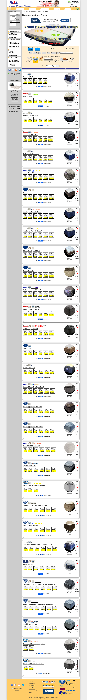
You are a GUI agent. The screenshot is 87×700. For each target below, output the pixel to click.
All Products (20, 9)
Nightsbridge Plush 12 (31, 309)
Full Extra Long (14, 98)
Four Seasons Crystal (30, 525)
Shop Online (25, 11)
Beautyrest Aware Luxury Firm (34, 644)
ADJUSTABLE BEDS (14, 50)
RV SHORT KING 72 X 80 (14, 46)
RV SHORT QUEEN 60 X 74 (14, 45)
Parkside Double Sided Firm (33, 290)
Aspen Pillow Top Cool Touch (33, 387)
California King (14, 95)
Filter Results (69, 49)
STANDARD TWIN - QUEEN (14, 61)
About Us (67, 9)
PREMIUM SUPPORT (13, 63)
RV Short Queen (14, 93)
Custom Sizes (44, 9)
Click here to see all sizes (14, 28)
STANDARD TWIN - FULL (14, 60)
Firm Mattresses (32, 683)
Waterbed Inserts (14, 99)
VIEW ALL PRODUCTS (14, 31)
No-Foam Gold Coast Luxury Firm (35, 505)
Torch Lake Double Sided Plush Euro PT (37, 544)
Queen (44, 52)
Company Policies (43, 698)
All (57, 52)
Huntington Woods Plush (32, 212)
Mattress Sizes (32, 688)
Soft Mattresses (32, 685)
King (48, 52)
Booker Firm (27, 96)
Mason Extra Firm (29, 173)
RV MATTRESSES (12, 37)
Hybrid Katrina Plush (30, 624)
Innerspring (37, 11)
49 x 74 (16, 91)
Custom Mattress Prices (34, 690)
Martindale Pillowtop (30, 135)
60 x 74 (12, 90)
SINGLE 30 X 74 (12, 41)
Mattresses (32, 9)
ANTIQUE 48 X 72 (12, 42)
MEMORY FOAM (12, 36)
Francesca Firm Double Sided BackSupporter (39, 584)
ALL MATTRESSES (13, 33)
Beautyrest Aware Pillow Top (33, 664)
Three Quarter (15, 94)
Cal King (53, 52)
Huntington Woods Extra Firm (33, 231)
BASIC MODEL (12, 52)
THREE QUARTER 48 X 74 (14, 43)
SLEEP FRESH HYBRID (31, 446)
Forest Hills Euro (29, 368)
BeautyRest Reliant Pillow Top (34, 486)
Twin (30, 52)
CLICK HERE (46, 86)
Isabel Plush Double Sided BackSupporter (38, 604)
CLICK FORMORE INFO (69, 86)
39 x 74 (12, 91)
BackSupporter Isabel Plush (33, 427)
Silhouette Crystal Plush (31, 251)
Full (40, 52)
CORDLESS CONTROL (13, 54)
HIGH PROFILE (12, 65)
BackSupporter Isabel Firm (32, 407)
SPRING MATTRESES (13, 34)
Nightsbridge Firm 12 (30, 329)
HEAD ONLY (11, 51)
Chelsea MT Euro (29, 77)
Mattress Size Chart (12, 11)
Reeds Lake (27, 193)
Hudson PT (27, 349)
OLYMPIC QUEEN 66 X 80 (14, 47)
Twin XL (35, 52)
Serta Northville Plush (31, 154)
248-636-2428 (73, 6)
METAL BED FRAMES (14, 57)
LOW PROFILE (12, 64)
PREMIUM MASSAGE (13, 55)
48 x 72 (16, 90)
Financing (56, 9)
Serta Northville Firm (30, 115)
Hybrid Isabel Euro (29, 466)
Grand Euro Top (28, 271)
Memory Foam (32, 687)
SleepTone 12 (28, 564)
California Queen (14, 97)
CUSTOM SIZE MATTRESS (15, 39)
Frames (30, 692)
